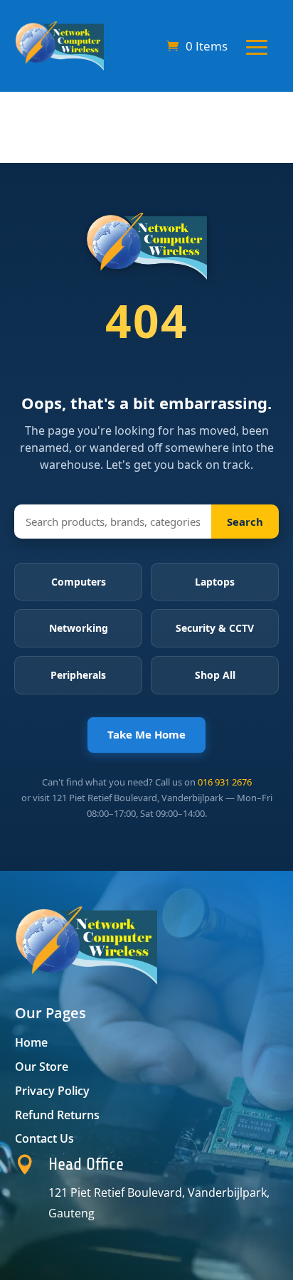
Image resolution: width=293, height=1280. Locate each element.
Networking (78, 628)
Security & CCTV (215, 628)
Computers (78, 581)
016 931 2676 (225, 782)
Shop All (215, 675)
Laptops (215, 581)
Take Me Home (146, 734)
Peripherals (78, 675)
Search (245, 521)
